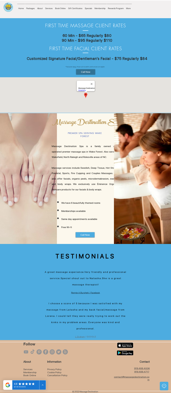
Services (27, 369)
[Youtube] (26, 352)
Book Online (29, 375)
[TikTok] (32, 352)
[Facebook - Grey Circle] (45, 352)
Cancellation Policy (57, 375)
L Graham (80, 336)
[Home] (8, 7)
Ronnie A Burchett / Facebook (85, 292)
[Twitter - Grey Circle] (58, 352)
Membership (29, 372)
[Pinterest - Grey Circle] (39, 352)
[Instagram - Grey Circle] (52, 352)
